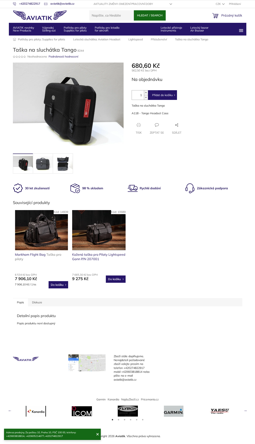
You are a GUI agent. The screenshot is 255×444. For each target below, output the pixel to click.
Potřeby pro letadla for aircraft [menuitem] (107, 29)
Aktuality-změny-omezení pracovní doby (123, 3)
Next (245, 410)
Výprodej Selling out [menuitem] (49, 29)
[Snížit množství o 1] (146, 97)
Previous (10, 410)
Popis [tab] (20, 302)
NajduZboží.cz (130, 399)
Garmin (101, 399)
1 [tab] (112, 420)
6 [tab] (143, 420)
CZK (218, 3)
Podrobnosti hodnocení (63, 56)
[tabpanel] (36, 411)
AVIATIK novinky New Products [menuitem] (23, 29)
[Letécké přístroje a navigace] (174, 411)
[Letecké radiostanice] (82, 411)
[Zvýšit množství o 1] (146, 92)
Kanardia (113, 399)
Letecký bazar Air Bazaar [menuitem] (199, 29)
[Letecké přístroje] (128, 411)
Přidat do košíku (162, 95)
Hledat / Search (149, 15)
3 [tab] (125, 420)
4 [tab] (131, 420)
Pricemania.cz (150, 399)
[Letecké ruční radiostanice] (220, 411)
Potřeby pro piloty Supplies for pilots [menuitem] (75, 29)
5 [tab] (137, 420)
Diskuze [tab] (37, 302)
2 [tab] (119, 420)
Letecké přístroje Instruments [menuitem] (171, 29)
